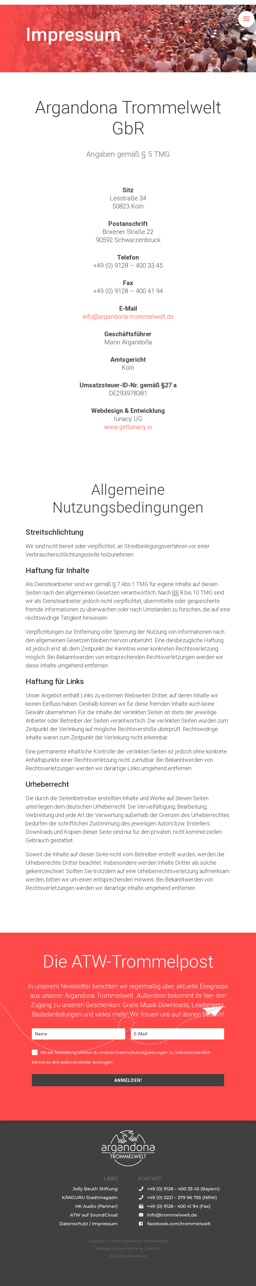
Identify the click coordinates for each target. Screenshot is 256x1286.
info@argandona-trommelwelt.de (128, 316)
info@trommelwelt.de (172, 1215)
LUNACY (152, 1248)
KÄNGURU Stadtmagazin (90, 1197)
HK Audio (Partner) (96, 1206)
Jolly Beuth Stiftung (95, 1189)
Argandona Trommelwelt (145, 1241)
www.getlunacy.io (128, 427)
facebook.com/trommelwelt (179, 1223)
